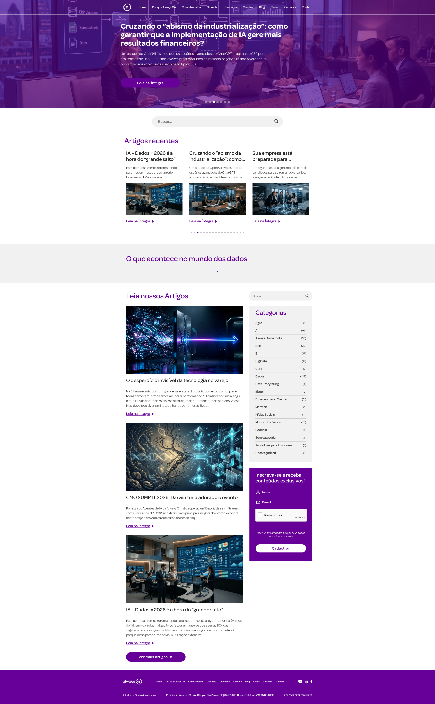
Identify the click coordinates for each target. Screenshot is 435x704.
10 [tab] (219, 232)
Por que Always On (164, 7)
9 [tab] (216, 232)
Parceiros (231, 7)
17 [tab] (240, 232)
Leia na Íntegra (150, 81)
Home (142, 7)
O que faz (213, 7)
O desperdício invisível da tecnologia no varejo (177, 380)
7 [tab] (210, 232)
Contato (307, 7)
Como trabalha (191, 7)
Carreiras (290, 7)
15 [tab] (234, 232)
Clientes (248, 7)
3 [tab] (197, 232)
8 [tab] (213, 232)
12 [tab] (225, 232)
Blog (262, 7)
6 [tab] (207, 232)
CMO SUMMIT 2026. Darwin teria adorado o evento (182, 497)
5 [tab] (204, 232)
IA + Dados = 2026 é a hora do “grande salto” (174, 609)
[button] (206, 102)
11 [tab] (222, 232)
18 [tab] (243, 232)
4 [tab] (201, 232)
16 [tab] (237, 232)
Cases (274, 7)
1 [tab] (191, 232)
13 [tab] (228, 232)
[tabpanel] (154, 187)
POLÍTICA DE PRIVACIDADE (298, 695)
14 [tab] (231, 232)
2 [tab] (194, 232)
